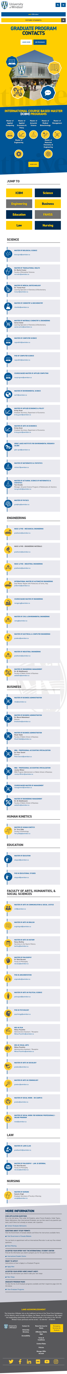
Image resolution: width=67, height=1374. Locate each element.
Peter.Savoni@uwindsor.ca (23, 757)
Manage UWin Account (41, 1352)
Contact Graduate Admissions (17, 1226)
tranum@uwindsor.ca (21, 292)
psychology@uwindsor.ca (22, 1014)
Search (58, 5)
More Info (33, 164)
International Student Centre (16, 1256)
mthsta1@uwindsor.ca (21, 467)
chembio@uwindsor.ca (21, 307)
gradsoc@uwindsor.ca (21, 1067)
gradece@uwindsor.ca (21, 638)
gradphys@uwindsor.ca (21, 504)
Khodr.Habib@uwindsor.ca (22, 739)
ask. (33, 14)
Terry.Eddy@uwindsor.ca (22, 833)
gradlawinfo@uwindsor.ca (22, 1150)
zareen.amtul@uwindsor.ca (23, 327)
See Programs (40, 42)
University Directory (25, 1331)
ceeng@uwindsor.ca (20, 621)
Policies (41, 1347)
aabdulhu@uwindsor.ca (21, 675)
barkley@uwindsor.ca (21, 946)
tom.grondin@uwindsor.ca (22, 489)
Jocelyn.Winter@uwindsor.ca (23, 774)
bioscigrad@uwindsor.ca (22, 255)
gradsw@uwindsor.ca (21, 1102)
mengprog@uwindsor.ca (22, 603)
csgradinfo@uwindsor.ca (22, 342)
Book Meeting (11, 1246)
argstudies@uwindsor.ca (22, 979)
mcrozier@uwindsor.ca (21, 274)
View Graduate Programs (15, 1289)
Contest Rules (41, 1344)
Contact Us (25, 1326)
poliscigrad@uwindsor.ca (22, 997)
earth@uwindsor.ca (20, 395)
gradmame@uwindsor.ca (22, 533)
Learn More (26, 42)
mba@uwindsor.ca (20, 702)
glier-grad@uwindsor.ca (22, 450)
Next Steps (11, 1277)
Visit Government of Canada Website (19, 1236)
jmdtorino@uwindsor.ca (22, 586)
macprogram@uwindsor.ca (23, 377)
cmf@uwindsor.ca (20, 909)
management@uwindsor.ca (23, 787)
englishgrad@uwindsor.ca (22, 926)
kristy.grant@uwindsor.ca (22, 415)
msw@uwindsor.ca (20, 1122)
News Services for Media (41, 1327)
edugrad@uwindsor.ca (21, 860)
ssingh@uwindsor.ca (20, 1198)
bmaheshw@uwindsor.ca (22, 721)
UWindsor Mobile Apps (41, 1333)
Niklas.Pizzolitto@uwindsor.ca (24, 1034)
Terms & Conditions (41, 1339)
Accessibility (26, 1336)
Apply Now (10, 1267)
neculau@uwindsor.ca (21, 964)
